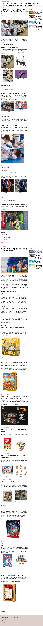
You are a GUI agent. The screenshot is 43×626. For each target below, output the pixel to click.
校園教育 (4, 7)
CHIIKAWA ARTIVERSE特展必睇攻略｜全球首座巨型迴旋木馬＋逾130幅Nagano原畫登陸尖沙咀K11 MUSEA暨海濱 (38, 28)
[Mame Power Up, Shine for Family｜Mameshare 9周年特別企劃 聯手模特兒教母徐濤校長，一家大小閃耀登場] (32, 16)
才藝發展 (6, 7)
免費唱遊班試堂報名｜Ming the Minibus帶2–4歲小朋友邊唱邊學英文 (38, 23)
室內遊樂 (36, 25)
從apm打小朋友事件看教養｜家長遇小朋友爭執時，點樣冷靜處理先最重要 (38, 12)
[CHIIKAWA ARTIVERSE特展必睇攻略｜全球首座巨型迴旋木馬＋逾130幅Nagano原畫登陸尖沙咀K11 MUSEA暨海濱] (32, 26)
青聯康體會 (5, 239)
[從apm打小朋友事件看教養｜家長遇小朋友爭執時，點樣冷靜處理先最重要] (32, 12)
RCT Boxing (5, 202)
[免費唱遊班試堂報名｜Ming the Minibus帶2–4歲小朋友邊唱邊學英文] (32, 22)
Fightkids (5, 123)
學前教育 (36, 21)
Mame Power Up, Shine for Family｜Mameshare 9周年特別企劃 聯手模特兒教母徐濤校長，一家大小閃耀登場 (38, 18)
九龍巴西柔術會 (6, 170)
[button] (40, 1)
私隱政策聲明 (3, 622)
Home (1, 7)
